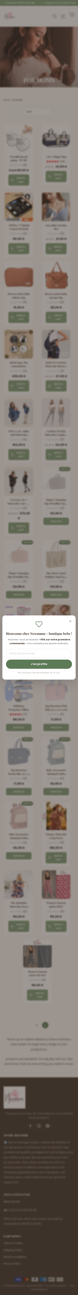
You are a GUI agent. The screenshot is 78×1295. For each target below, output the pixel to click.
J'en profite (39, 664)
